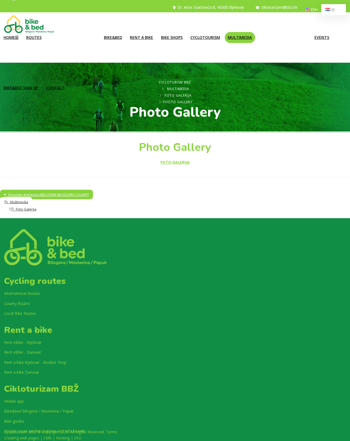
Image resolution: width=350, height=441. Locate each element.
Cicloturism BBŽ (175, 82)
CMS (47, 437)
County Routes (60, 42)
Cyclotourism (205, 37)
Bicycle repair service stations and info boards (44, 431)
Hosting (63, 437)
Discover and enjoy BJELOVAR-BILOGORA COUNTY (47, 194)
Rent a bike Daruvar (21, 372)
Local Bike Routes (62, 22)
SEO (77, 437)
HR (332, 9)
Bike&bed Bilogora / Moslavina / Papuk (39, 411)
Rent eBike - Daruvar (22, 352)
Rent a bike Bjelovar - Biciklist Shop (35, 362)
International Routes (64, 32)
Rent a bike (141, 37)
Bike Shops (172, 37)
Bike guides (14, 421)
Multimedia (240, 37)
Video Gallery (270, 32)
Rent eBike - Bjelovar (23, 342)
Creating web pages (21, 437)
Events (321, 37)
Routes (34, 37)
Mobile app (14, 401)
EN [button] (313, 9)
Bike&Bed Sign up (21, 87)
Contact (55, 87)
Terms (111, 431)
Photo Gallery (270, 22)
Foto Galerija (178, 95)
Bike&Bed (113, 37)
